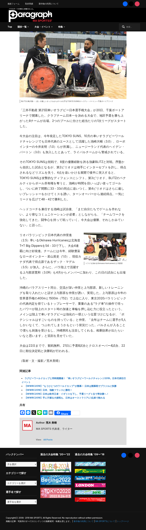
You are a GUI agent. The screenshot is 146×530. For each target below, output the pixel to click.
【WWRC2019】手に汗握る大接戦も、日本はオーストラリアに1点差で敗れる (65, 397)
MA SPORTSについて (105, 521)
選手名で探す (13, 491)
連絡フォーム (14, 3)
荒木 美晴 (51, 422)
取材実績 (29, 3)
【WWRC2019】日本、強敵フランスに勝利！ (48, 390)
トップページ (123, 521)
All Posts (48, 439)
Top (10, 26)
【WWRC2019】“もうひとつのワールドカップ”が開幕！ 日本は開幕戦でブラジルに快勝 (70, 386)
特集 (60, 26)
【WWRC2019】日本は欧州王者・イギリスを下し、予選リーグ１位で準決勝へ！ (67, 393)
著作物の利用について (49, 3)
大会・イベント (42, 26)
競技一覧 (22, 26)
